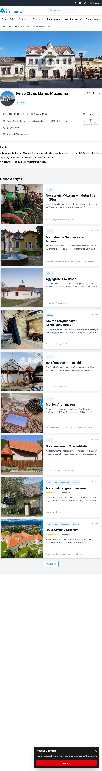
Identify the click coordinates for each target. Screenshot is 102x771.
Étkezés (37, 19)
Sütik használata (90, 756)
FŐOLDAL (7, 26)
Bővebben (51, 564)
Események (92, 19)
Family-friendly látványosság (58, 482)
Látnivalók (53, 19)
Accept (66, 763)
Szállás (23, 19)
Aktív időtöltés (72, 19)
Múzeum (18, 26)
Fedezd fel (7, 19)
